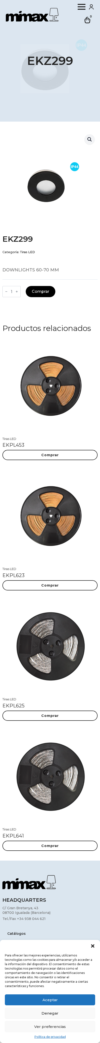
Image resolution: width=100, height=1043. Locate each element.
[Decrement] (6, 291)
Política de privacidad (50, 1037)
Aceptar (50, 1000)
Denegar (50, 1013)
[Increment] (16, 291)
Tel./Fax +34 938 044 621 (24, 919)
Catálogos (16, 934)
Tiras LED (27, 252)
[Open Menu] (81, 7)
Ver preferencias (50, 1026)
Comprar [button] (50, 455)
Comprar (40, 291)
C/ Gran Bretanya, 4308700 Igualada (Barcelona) (26, 910)
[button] (92, 946)
